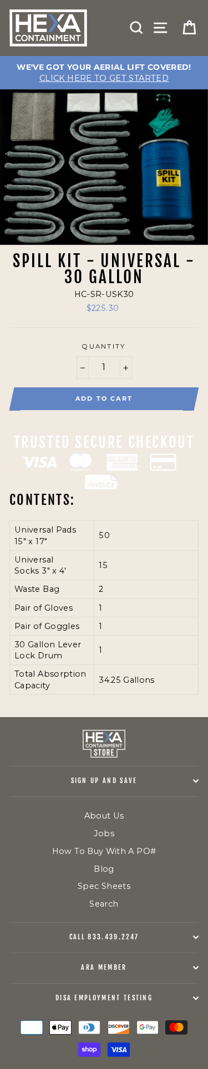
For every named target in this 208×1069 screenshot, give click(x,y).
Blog (104, 869)
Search (103, 904)
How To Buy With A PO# (104, 851)
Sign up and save (104, 780)
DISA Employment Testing (104, 998)
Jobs (104, 833)
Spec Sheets (104, 886)
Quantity (104, 346)
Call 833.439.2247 (104, 937)
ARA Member (103, 967)
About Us (104, 816)
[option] (104, 73)
